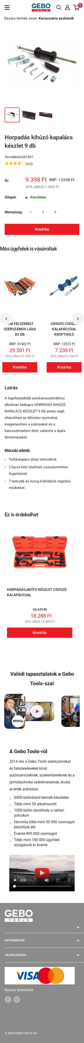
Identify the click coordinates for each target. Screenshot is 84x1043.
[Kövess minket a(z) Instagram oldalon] (17, 999)
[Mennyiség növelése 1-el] (55, 212)
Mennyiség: (14, 212)
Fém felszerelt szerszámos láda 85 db (20, 329)
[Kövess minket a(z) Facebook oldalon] (8, 999)
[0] (76, 7)
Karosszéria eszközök (56, 18)
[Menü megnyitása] (7, 7)
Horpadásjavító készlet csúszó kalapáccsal (36, 592)
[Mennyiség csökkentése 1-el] (30, 212)
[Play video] (37, 711)
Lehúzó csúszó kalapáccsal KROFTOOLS (64, 329)
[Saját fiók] (67, 7)
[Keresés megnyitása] (58, 7)
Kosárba (42, 229)
